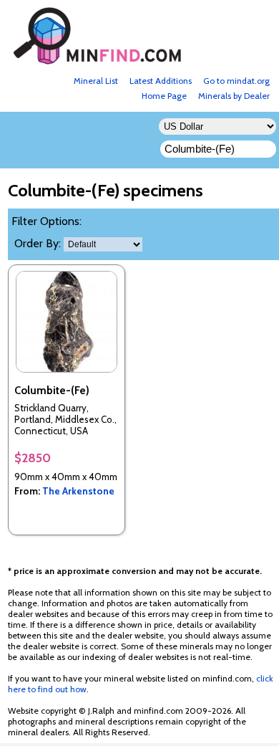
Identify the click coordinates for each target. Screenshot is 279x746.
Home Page (164, 95)
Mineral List (96, 80)
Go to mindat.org (236, 80)
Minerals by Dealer (234, 95)
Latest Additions (160, 80)
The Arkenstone (78, 491)
